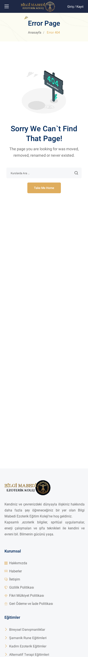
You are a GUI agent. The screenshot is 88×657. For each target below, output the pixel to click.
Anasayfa (34, 32)
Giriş (70, 6)
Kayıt (80, 6)
